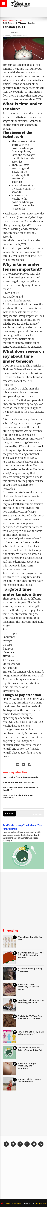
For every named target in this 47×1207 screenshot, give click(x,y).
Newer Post (37, 815)
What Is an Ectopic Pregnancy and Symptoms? (27, 1065)
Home (5, 20)
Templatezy (40, 1203)
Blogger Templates (12, 1203)
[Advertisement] (23, 899)
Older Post (9, 814)
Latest (12, 20)
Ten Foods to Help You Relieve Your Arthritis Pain (30, 1048)
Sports (21, 20)
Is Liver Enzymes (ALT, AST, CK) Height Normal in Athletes (31, 955)
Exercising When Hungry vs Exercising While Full (31, 1001)
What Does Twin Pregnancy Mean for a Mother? (28, 986)
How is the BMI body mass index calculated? (31, 1033)
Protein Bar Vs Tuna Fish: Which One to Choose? (30, 1017)
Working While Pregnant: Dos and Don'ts (30, 1080)
